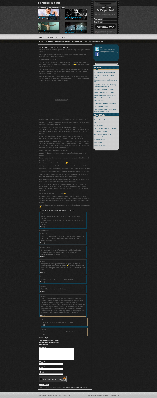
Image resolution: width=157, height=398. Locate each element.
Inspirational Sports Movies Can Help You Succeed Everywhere (105, 86)
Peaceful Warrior (43, 30)
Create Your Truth (99, 137)
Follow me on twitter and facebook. (110, 53)
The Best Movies (99, 101)
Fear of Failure (98, 125)
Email (42, 367)
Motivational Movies (70, 19)
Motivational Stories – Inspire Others (104, 95)
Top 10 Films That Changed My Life (105, 103)
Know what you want (100, 131)
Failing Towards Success (101, 120)
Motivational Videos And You (103, 98)
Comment (43, 347)
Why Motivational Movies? (102, 106)
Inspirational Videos (45, 41)
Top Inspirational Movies (44, 19)
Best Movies (77, 41)
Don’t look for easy (99, 140)
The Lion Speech (99, 123)
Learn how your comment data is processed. (74, 387)
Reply (42, 227)
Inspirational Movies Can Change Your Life (105, 81)
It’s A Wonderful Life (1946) (73, 17)
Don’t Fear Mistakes (100, 145)
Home (41, 37)
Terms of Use (66, 395)
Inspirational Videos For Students (104, 89)
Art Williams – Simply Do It (102, 134)
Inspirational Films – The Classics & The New (106, 76)
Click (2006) (41, 17)
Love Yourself (98, 142)
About (49, 37)
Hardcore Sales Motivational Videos (104, 72)
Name (42, 362)
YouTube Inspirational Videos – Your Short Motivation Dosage (105, 110)
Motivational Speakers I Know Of (104, 92)
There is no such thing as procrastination (105, 128)
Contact (60, 37)
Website (42, 372)
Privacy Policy (57, 395)
